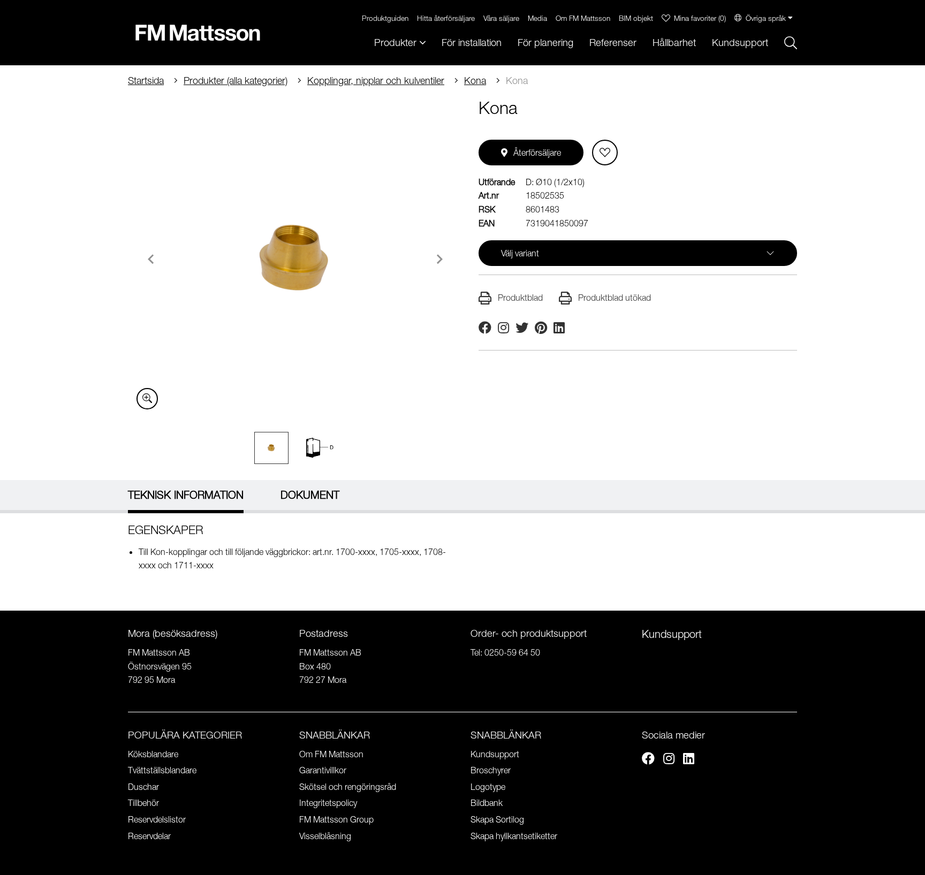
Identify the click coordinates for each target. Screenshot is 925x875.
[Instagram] (668, 760)
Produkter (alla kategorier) (235, 80)
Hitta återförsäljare (446, 17)
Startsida (146, 80)
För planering (545, 42)
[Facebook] (648, 760)
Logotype (488, 786)
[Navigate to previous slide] (151, 259)
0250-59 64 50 (512, 652)
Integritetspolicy (328, 802)
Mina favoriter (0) (700, 17)
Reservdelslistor (157, 819)
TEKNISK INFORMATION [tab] (186, 494)
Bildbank (487, 802)
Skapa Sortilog (497, 819)
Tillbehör (143, 802)
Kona (475, 80)
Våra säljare (501, 17)
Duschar (143, 786)
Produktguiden (385, 17)
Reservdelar (149, 836)
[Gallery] (295, 257)
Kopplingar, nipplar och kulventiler (375, 80)
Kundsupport (740, 42)
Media (537, 17)
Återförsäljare (537, 152)
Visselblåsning (325, 836)
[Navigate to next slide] (439, 259)
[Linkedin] (688, 760)
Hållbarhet (674, 42)
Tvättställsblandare (162, 770)
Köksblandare (153, 754)
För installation (472, 42)
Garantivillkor (322, 770)
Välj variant (520, 253)
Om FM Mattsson (583, 17)
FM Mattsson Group (336, 819)
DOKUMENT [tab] (309, 494)
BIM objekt (636, 17)
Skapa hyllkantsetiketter (514, 836)
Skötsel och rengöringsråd (347, 786)
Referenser (612, 42)
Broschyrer (491, 770)
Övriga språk (766, 17)
